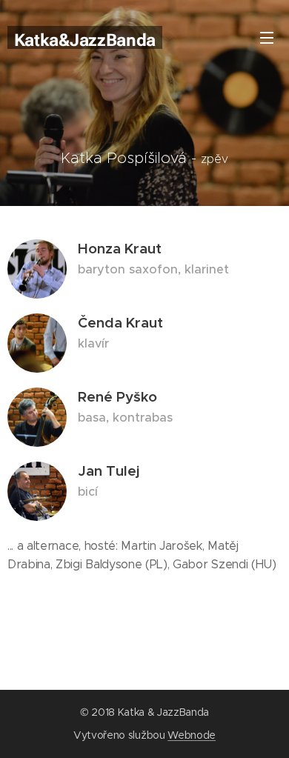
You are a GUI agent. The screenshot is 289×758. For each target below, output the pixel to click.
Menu (267, 37)
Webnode (191, 735)
